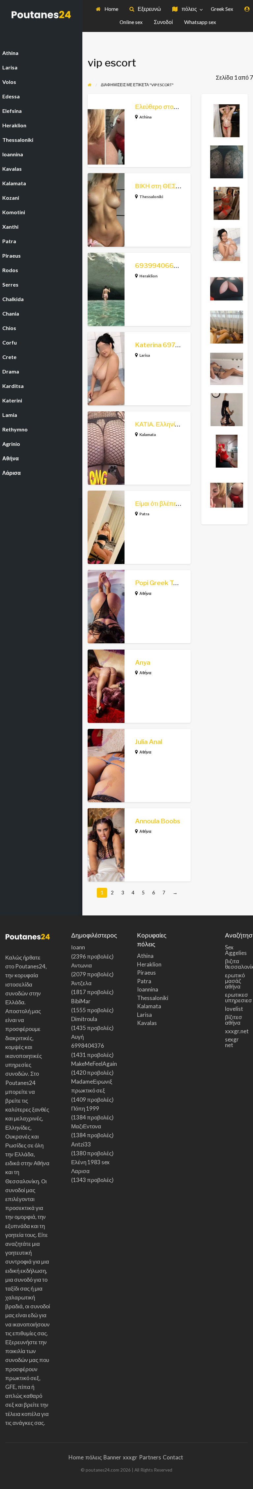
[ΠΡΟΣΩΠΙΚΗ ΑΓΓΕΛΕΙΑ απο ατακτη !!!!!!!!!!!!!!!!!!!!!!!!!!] (226, 119)
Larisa (144, 355)
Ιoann (78, 947)
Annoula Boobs (157, 821)
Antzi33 (81, 1144)
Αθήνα (145, 593)
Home (110, 9)
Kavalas (147, 1023)
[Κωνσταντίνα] (226, 326)
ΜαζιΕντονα (86, 1126)
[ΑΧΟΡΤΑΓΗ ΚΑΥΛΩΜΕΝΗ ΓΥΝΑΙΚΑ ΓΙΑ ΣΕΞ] (226, 450)
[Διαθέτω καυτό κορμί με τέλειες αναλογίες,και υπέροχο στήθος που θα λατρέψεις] (226, 367)
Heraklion (148, 275)
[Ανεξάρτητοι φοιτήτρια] (226, 409)
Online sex (131, 22)
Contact (173, 1457)
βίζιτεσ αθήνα (233, 1019)
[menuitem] (107, 9)
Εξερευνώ (149, 9)
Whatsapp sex (200, 22)
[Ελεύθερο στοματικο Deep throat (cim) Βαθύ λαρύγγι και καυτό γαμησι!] (226, 491)
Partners (150, 1457)
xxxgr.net (236, 1031)
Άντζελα (81, 983)
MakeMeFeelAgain (94, 1063)
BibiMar (81, 1001)
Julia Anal (148, 742)
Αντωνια (81, 965)
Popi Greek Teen (160, 583)
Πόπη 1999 (85, 1108)
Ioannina (147, 989)
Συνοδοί (163, 22)
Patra (144, 513)
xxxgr (130, 1457)
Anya (142, 662)
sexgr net (232, 1042)
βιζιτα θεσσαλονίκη (236, 963)
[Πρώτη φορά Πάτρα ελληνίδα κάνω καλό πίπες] (226, 202)
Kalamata (147, 434)
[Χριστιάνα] (226, 243)
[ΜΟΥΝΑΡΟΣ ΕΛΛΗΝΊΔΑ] (226, 285)
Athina (145, 117)
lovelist (234, 1009)
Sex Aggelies (236, 950)
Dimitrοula (84, 1018)
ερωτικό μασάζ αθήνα (235, 980)
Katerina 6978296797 (169, 345)
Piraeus (146, 972)
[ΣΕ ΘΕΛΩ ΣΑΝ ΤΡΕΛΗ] (226, 161)
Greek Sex (222, 9)
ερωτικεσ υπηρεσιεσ (236, 997)
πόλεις (189, 9)
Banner (112, 1457)
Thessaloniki (151, 196)
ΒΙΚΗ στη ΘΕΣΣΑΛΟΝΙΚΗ (172, 186)
